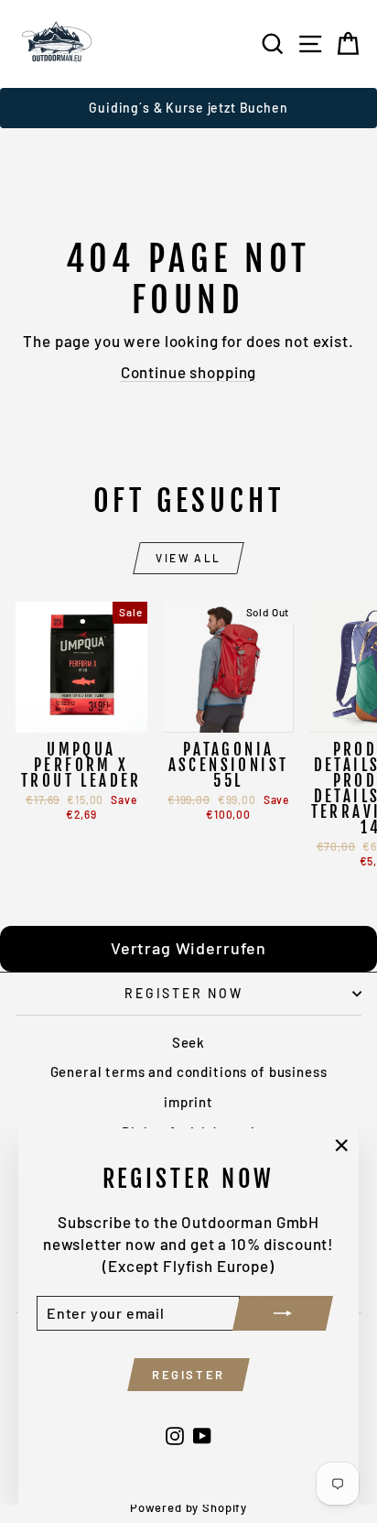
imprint (188, 1101)
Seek (188, 1042)
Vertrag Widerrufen (188, 948)
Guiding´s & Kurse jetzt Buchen (188, 107)
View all (188, 557)
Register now (183, 993)
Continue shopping (188, 372)
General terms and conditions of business (189, 1071)
